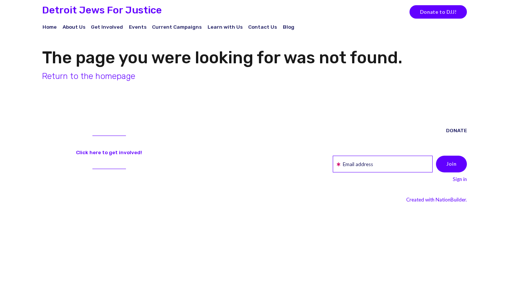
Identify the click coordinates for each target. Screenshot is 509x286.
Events (137, 27)
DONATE (456, 130)
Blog (288, 27)
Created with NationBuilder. (436, 200)
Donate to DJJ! (438, 12)
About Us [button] (74, 27)
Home (49, 27)
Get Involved (107, 27)
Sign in (460, 179)
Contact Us (262, 27)
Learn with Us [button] (225, 27)
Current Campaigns (177, 27)
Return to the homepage (88, 76)
